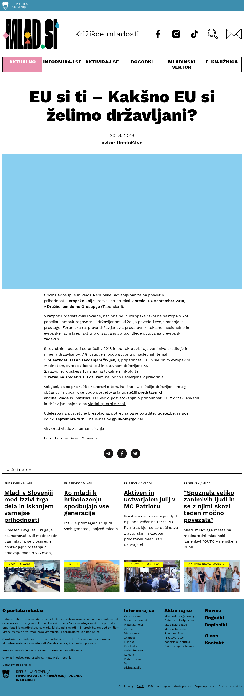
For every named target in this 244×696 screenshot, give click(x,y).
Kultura (129, 654)
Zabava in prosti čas (145, 564)
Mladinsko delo (175, 629)
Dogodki (142, 62)
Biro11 (140, 686)
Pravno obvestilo (230, 686)
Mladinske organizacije (180, 616)
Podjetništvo (132, 659)
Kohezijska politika (177, 642)
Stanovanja (131, 633)
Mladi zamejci (133, 624)
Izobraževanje (133, 650)
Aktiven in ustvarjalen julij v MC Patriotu (149, 499)
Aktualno (23, 65)
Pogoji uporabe (204, 686)
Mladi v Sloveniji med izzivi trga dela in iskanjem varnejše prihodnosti (29, 506)
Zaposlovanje (20, 564)
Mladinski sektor (182, 65)
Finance (129, 642)
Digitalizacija (132, 667)
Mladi (27, 483)
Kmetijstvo (131, 646)
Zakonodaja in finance (179, 646)
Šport (73, 564)
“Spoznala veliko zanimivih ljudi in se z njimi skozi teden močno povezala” (209, 506)
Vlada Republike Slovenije (105, 295)
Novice (213, 610)
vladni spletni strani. (107, 404)
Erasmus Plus (173, 633)
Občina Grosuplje (60, 295)
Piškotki (153, 686)
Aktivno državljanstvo (207, 564)
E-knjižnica (221, 62)
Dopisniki (216, 625)
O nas (211, 636)
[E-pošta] (234, 34)
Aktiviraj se (102, 65)
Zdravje (129, 629)
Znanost (129, 637)
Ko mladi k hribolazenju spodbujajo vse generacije (86, 503)
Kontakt (214, 643)
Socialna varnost (135, 620)
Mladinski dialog (175, 624)
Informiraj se (62, 65)
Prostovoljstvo (174, 637)
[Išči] (213, 34)
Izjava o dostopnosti (177, 686)
